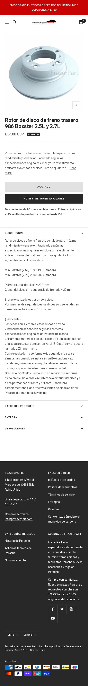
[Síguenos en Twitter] (62, 609)
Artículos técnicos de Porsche (18, 550)
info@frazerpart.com (19, 519)
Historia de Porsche (17, 540)
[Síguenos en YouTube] (52, 618)
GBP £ (11, 634)
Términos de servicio (61, 494)
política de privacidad (61, 479)
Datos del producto (20, 406)
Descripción (14, 233)
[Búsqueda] (14, 22)
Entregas (54, 502)
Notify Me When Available (44, 198)
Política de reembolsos (62, 487)
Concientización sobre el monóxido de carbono (64, 519)
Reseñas (53, 509)
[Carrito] (81, 22)
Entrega (11, 417)
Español (28, 634)
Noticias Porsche (15, 560)
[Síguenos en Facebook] (52, 609)
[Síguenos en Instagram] (71, 609)
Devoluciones (15, 428)
